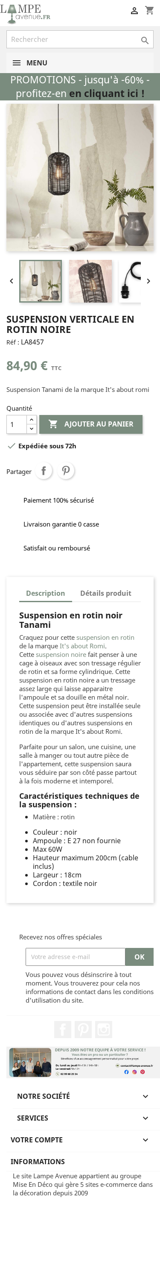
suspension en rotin (105, 637)
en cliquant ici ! (107, 93)
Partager (43, 470)
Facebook (62, 1029)
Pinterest (65, 470)
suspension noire (61, 654)
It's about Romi (82, 645)
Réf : (12, 342)
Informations (38, 1161)
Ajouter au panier (91, 424)
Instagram (103, 1029)
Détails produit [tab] (105, 593)
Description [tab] (45, 593)
